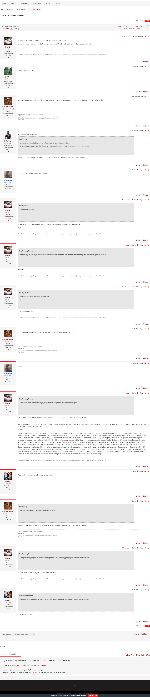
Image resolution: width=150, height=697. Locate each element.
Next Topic (144, 634)
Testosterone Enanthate (67, 440)
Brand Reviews (37, 3)
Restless (9, 141)
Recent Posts (24, 3)
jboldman (9, 180)
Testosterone (67, 158)
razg (8, 481)
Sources (48, 3)
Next (147, 21)
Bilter (9, 77)
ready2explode (8, 107)
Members (13, 3)
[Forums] (2, 9)
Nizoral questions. (41, 665)
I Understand (93, 695)
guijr (12, 29)
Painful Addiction (21, 665)
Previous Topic (136, 634)
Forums (4, 3)
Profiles (58, 3)
